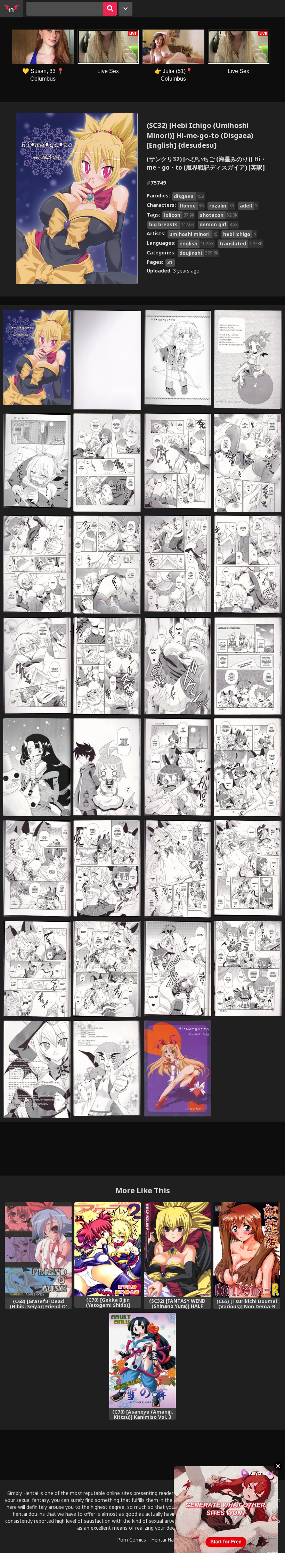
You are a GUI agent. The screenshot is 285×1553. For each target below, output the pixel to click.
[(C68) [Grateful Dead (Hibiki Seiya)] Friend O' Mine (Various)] (38, 1250)
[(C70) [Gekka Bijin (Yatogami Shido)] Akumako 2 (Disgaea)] (107, 1249)
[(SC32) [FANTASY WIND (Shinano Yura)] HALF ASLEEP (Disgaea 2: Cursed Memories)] (177, 1249)
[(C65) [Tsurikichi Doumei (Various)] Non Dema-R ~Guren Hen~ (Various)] (246, 1249)
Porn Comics (131, 1539)
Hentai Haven (166, 1539)
